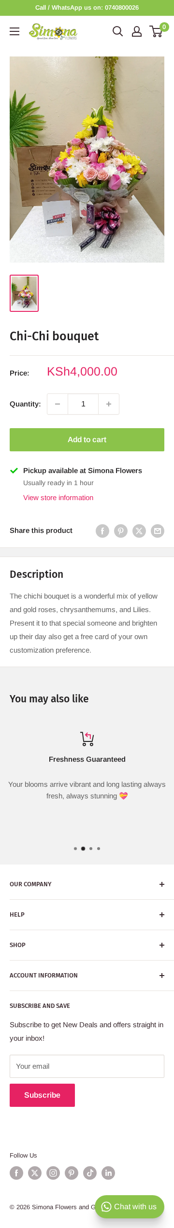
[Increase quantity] (109, 404)
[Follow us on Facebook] (16, 1173)
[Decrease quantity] (57, 404)
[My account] (137, 31)
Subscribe (42, 1095)
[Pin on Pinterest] (121, 531)
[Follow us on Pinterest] (71, 1173)
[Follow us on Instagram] (53, 1173)
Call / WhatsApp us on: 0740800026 (87, 7)
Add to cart (87, 439)
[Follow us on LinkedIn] (108, 1173)
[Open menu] (14, 31)
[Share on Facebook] (102, 531)
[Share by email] (157, 531)
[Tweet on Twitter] (139, 531)
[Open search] (118, 31)
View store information (58, 497)
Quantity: (25, 404)
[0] (156, 31)
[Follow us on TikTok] (90, 1173)
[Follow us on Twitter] (35, 1173)
